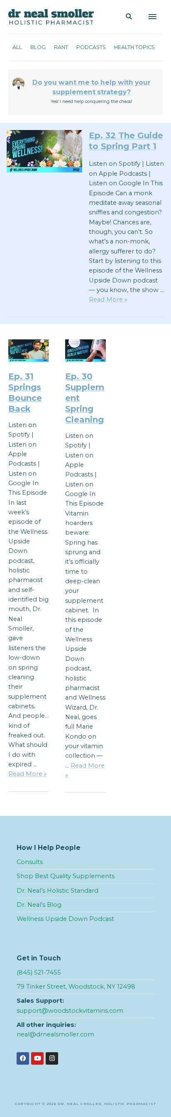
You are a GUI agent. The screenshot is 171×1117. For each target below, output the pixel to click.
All (17, 47)
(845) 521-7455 (39, 972)
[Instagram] (52, 1058)
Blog (38, 47)
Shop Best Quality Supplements (66, 876)
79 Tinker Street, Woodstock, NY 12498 (76, 986)
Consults (30, 862)
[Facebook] (23, 1058)
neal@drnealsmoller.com (55, 1034)
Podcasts (91, 47)
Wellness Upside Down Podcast (65, 919)
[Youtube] (37, 1058)
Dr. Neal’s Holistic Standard (57, 890)
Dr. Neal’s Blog (39, 904)
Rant (61, 47)
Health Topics (134, 47)
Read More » (108, 299)
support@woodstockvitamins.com (70, 1010)
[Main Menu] (152, 17)
